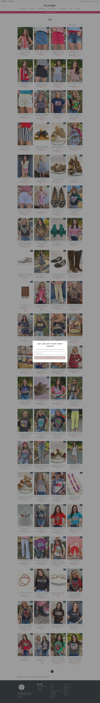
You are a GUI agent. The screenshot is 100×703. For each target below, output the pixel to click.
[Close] (66, 342)
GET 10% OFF (50, 357)
